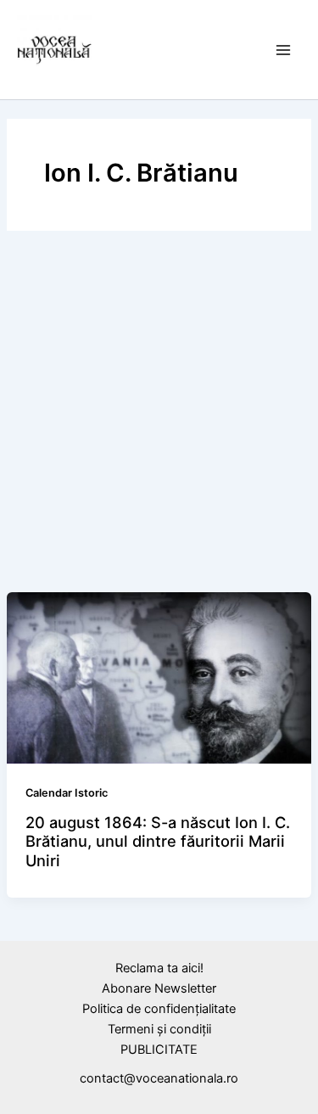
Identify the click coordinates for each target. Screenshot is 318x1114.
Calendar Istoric (66, 793)
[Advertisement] (159, 415)
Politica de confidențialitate (159, 1008)
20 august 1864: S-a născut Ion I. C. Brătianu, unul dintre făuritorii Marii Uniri (157, 841)
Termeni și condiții (159, 1029)
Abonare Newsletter (159, 988)
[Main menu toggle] (283, 50)
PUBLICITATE (159, 1049)
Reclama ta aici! (159, 968)
